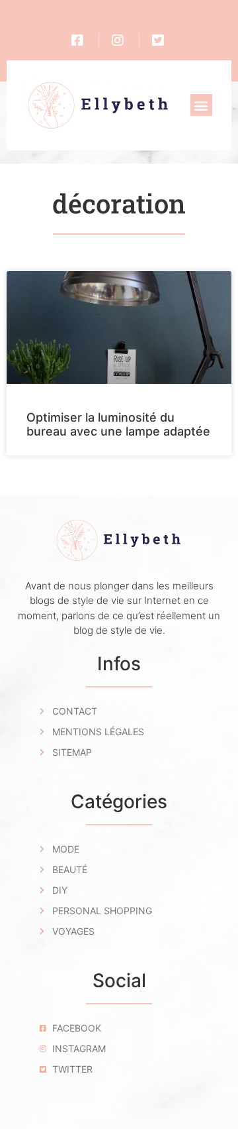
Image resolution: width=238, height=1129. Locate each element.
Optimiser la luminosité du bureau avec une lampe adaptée (118, 424)
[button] (201, 105)
